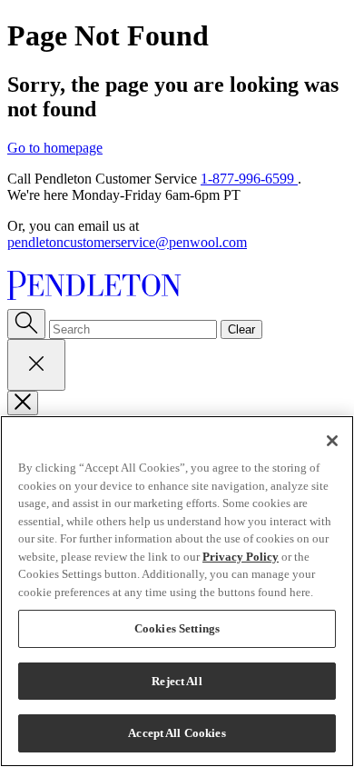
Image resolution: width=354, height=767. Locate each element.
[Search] (26, 324)
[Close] (22, 403)
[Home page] (177, 287)
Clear (241, 329)
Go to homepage (55, 147)
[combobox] (133, 329)
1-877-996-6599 (249, 178)
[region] (177, 591)
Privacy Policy (240, 556)
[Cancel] (36, 365)
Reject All (177, 681)
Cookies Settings (177, 628)
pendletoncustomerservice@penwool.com (127, 242)
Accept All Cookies (176, 733)
